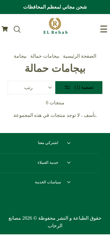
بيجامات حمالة (44, 56)
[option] (55, 7)
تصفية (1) (83, 87)
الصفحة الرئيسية (79, 56)
